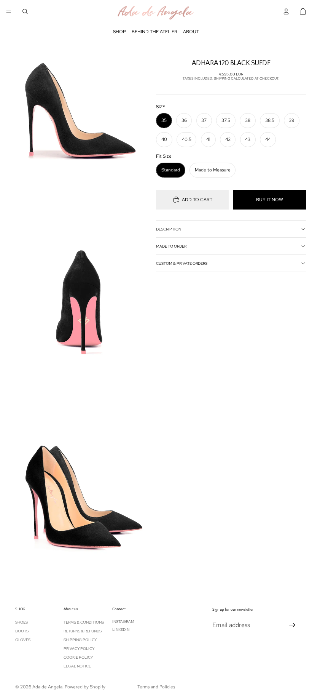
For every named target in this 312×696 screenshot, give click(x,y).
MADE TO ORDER (171, 246)
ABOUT (191, 32)
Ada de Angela (47, 687)
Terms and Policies (156, 687)
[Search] (25, 11)
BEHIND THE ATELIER (154, 32)
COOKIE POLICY (78, 657)
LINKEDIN (120, 629)
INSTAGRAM (123, 621)
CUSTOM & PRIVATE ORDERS (181, 263)
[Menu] (9, 11)
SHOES (21, 622)
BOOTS (22, 631)
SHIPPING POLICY (80, 639)
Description (168, 229)
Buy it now (269, 200)
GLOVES (22, 639)
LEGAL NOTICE (77, 666)
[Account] (286, 11)
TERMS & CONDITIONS (84, 622)
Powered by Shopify (85, 687)
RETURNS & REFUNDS (83, 631)
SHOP (119, 32)
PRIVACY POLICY (79, 648)
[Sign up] (292, 625)
